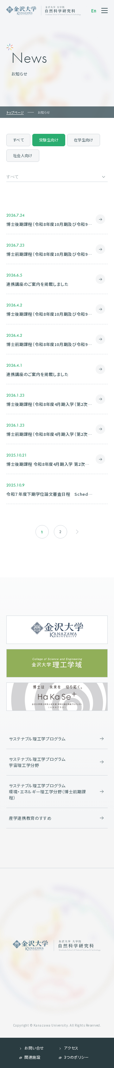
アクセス (71, 1047)
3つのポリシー (76, 1057)
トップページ (15, 112)
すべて (18, 139)
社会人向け (23, 155)
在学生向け (83, 139)
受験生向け (49, 139)
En (93, 11)
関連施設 (32, 1057)
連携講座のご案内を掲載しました (37, 284)
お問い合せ (34, 1047)
